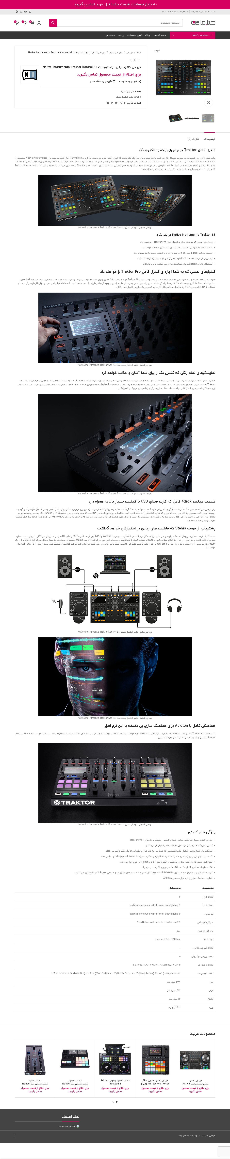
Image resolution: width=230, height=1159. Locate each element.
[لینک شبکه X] (121, 103)
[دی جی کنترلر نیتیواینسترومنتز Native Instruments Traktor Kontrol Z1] (35, 1060)
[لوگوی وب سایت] (203, 22)
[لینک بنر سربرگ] (115, 4)
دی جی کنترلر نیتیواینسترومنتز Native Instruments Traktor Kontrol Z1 (35, 1085)
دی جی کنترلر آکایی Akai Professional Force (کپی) (155, 1082)
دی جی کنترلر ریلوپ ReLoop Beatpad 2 (115, 1082)
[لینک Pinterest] (116, 103)
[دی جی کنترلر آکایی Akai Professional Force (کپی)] (155, 1060)
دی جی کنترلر (115, 52)
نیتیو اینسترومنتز (125, 97)
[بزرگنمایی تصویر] (208, 102)
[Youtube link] (25, 11)
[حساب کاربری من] (39, 23)
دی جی (129, 52)
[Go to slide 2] (113, 1102)
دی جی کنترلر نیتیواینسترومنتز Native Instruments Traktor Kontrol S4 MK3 (195, 1085)
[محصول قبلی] (139, 60)
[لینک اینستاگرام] (30, 11)
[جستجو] (53, 23)
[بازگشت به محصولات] (135, 60)
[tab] (209, 137)
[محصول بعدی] (131, 60)
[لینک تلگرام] (17, 11)
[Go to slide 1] (117, 1102)
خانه (139, 52)
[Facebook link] (124, 103)
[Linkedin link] (112, 103)
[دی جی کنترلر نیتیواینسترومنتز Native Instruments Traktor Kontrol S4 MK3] (195, 1060)
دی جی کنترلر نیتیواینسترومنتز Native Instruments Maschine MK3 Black (75, 1085)
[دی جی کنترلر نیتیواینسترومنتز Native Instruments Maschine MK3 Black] (75, 1060)
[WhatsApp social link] (21, 11)
